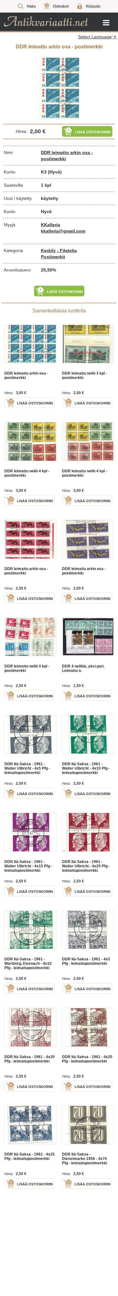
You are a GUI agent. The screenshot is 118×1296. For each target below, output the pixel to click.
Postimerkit (53, 256)
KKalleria (50, 224)
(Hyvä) (55, 171)
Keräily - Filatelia (59, 250)
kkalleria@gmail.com (63, 230)
